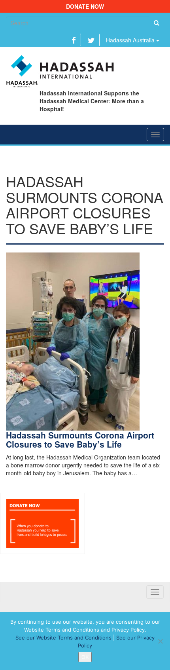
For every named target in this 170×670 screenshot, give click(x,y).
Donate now (85, 6)
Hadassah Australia (131, 40)
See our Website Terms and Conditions (63, 637)
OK (85, 657)
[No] (160, 641)
